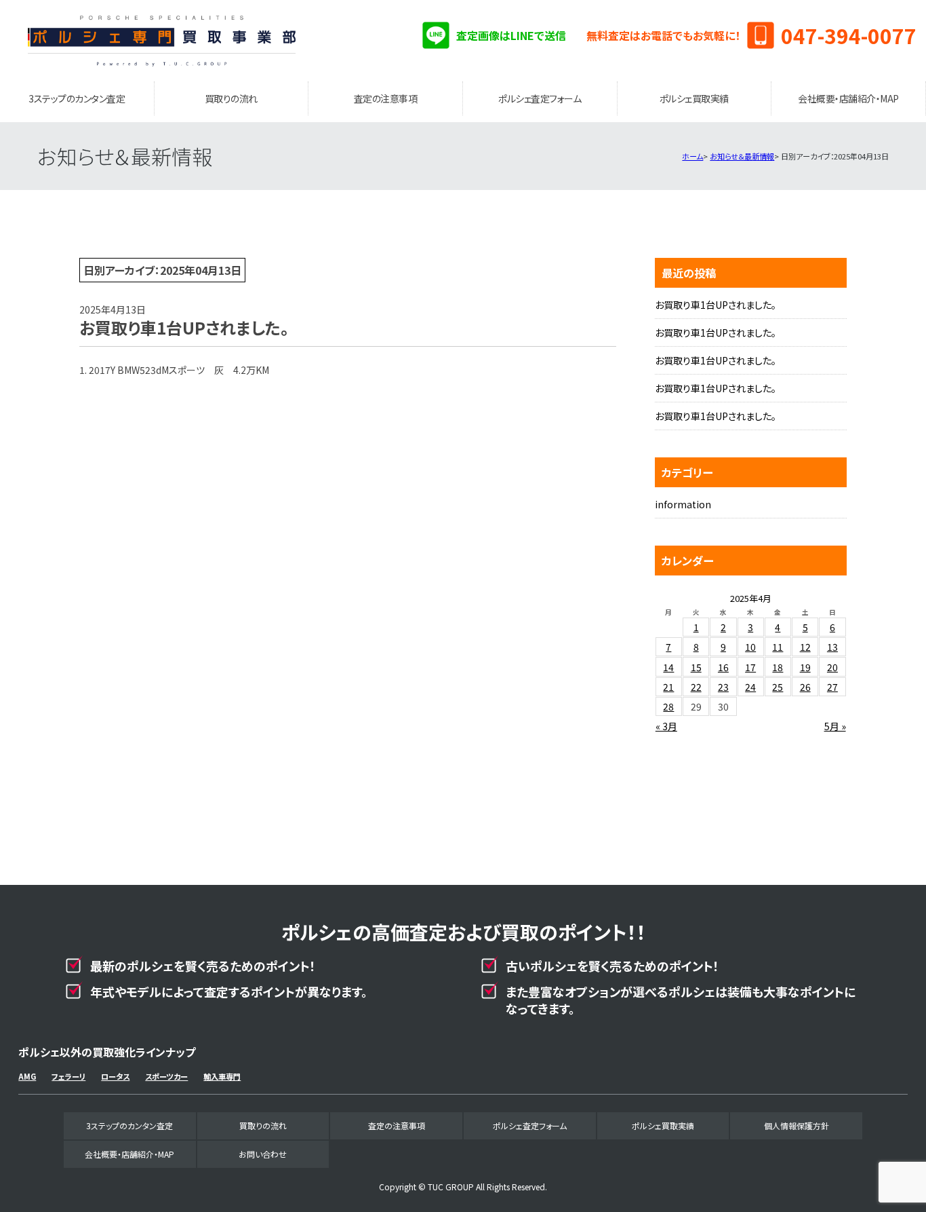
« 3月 (666, 726)
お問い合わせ (263, 1154)
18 (777, 667)
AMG (27, 1076)
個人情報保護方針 (796, 1125)
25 (777, 687)
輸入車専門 (222, 1076)
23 (723, 687)
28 (668, 706)
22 (696, 687)
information (683, 504)
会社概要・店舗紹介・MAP (848, 98)
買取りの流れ (231, 98)
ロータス (115, 1076)
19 (805, 667)
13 (832, 647)
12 (805, 647)
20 (832, 667)
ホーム (692, 156)
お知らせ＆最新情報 (742, 156)
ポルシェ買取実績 (694, 98)
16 (723, 667)
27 (832, 687)
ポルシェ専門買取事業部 (162, 40)
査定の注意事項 (386, 98)
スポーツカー (166, 1076)
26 (805, 687)
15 (696, 667)
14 (668, 667)
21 (668, 687)
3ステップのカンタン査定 (76, 98)
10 (750, 647)
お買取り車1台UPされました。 (715, 304)
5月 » (835, 726)
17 (750, 667)
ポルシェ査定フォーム (539, 98)
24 (750, 687)
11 (777, 647)
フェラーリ (68, 1076)
